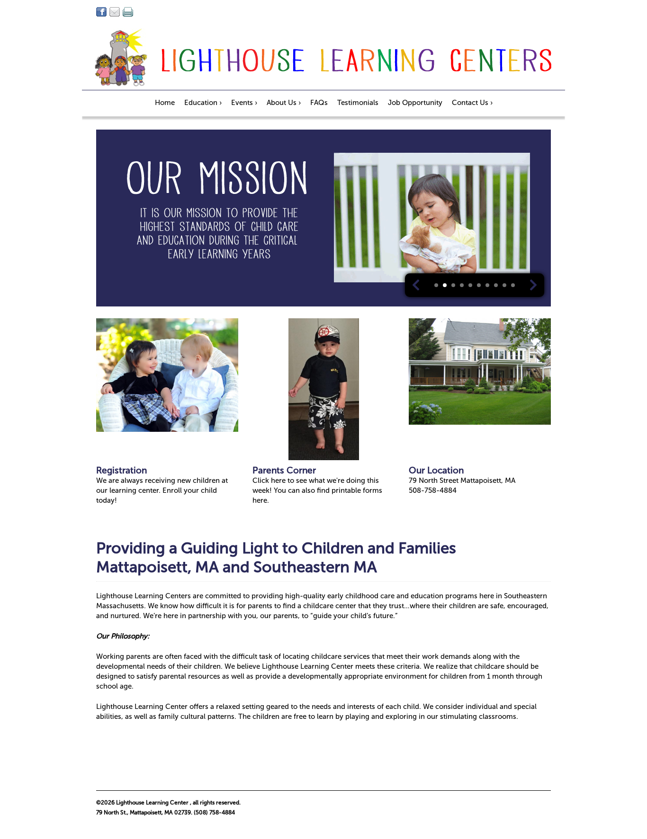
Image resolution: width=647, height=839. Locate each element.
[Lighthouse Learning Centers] (323, 59)
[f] (101, 12)
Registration (121, 470)
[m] (114, 12)
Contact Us (472, 102)
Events (244, 102)
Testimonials (357, 102)
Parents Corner (284, 470)
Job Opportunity (415, 102)
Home (165, 102)
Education (203, 102)
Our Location (436, 470)
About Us (284, 102)
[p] (128, 12)
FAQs (319, 102)
